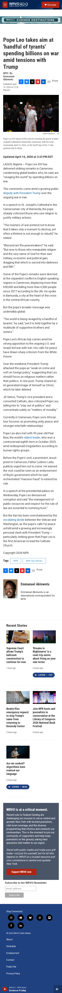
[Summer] (31, 20)
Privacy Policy (13, 973)
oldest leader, (32, 437)
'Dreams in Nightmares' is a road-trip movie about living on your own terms (44, 655)
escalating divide (13, 519)
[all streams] (58, 989)
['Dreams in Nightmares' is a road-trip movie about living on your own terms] (44, 636)
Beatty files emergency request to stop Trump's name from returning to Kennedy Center (17, 717)
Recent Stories (16, 626)
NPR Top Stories (34, 561)
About (9, 939)
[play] (5, 989)
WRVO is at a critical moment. (27, 810)
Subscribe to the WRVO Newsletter (26, 882)
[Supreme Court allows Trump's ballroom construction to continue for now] (18, 636)
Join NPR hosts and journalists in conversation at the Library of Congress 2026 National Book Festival (44, 717)
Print (55, 81)
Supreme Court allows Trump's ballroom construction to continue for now (16, 655)
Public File (11, 967)
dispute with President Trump (22, 193)
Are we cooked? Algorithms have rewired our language (15, 768)
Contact (10, 960)
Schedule (11, 946)
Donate (51, 4)
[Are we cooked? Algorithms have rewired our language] (18, 752)
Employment (12, 953)
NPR (16, 561)
